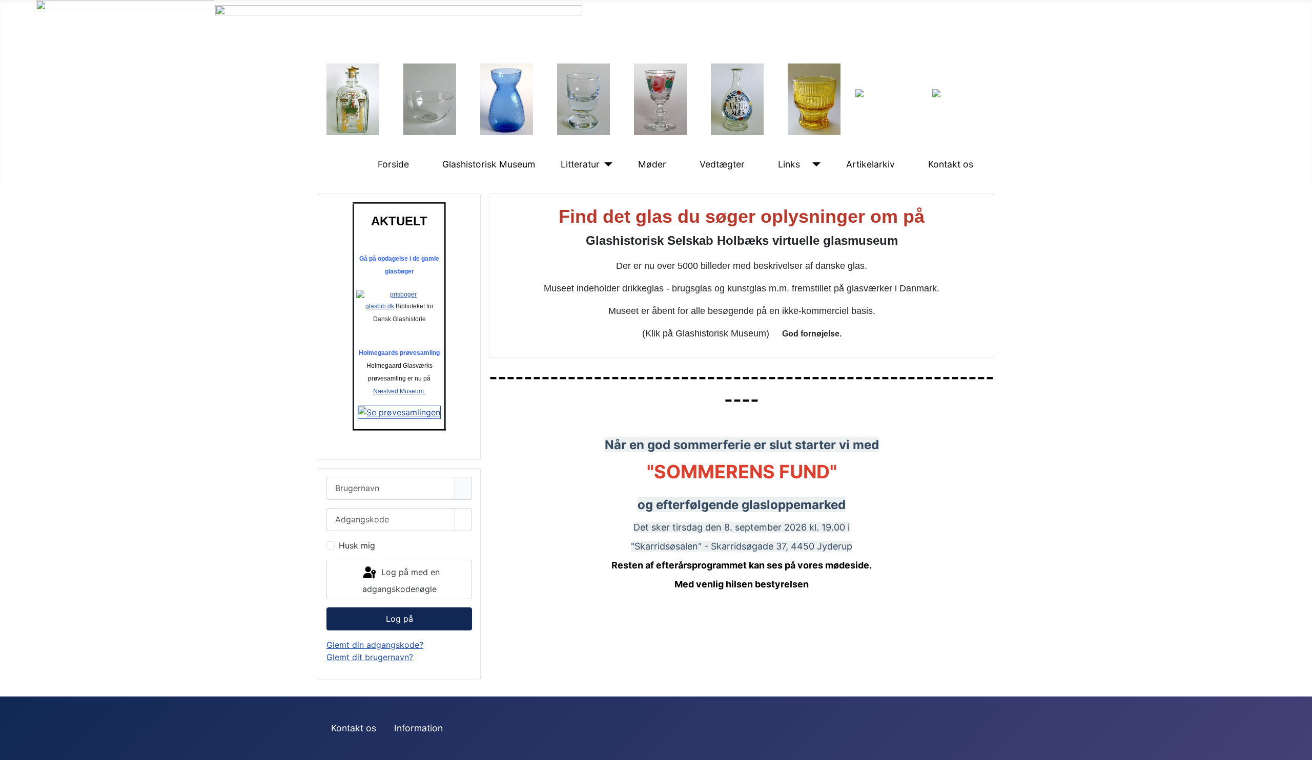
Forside (393, 164)
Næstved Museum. (399, 391)
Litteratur (580, 164)
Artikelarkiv (870, 164)
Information (418, 728)
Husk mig (357, 545)
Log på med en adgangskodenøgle (401, 581)
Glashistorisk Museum (488, 164)
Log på (399, 619)
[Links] (814, 164)
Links (789, 164)
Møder (652, 164)
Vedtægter (722, 164)
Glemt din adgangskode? (374, 645)
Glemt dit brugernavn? (369, 657)
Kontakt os (950, 164)
